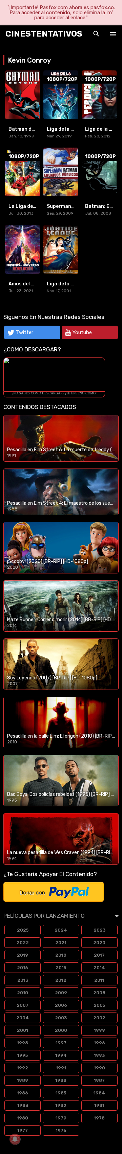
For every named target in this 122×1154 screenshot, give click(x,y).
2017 (99, 955)
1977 (22, 1130)
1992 (22, 1067)
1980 (22, 1117)
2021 (60, 942)
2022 (23, 942)
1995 (22, 1055)
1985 (61, 1092)
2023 (99, 930)
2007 (22, 1005)
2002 (99, 1017)
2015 (61, 967)
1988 (60, 1080)
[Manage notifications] (14, 1139)
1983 (22, 1105)
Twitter (24, 332)
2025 (22, 930)
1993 (99, 1055)
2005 (99, 1005)
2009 (61, 992)
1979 (61, 1117)
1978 (99, 1117)
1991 (61, 1067)
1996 (99, 1042)
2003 (61, 1017)
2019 (22, 955)
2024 (61, 930)
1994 (61, 1055)
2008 (99, 992)
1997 (61, 1042)
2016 (22, 967)
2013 (22, 980)
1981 (99, 1105)
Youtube (82, 332)
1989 (22, 1080)
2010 (22, 992)
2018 (60, 955)
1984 (99, 1092)
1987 (99, 1080)
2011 (99, 980)
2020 (99, 942)
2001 (22, 1030)
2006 (61, 1005)
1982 (60, 1105)
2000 (61, 1030)
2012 (60, 980)
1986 (22, 1092)
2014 (99, 967)
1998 (22, 1042)
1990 (99, 1067)
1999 (99, 1030)
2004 (22, 1017)
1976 (61, 1130)
